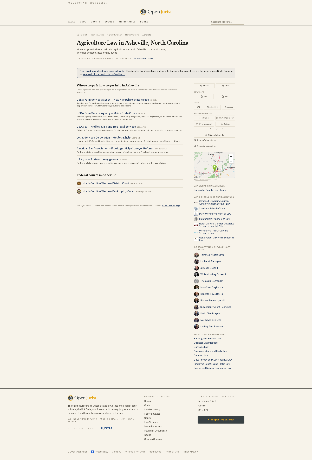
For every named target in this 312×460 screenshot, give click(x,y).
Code (83, 22)
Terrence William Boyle (212, 255)
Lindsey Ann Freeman (211, 326)
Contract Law (201, 355)
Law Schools (151, 422)
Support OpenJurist (221, 419)
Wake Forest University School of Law (216, 239)
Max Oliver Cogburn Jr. (211, 287)
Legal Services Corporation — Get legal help (103, 137)
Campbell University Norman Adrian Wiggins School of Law (214, 202)
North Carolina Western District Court (106, 183)
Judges (109, 22)
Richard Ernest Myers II (212, 300)
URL (198, 107)
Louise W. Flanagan (210, 261)
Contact (116, 451)
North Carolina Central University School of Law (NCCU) (216, 225)
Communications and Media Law (210, 351)
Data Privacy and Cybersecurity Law (213, 359)
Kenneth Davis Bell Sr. (211, 294)
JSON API (203, 410)
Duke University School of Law (215, 213)
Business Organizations (206, 343)
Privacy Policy (190, 451)
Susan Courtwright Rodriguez (216, 307)
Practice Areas (97, 35)
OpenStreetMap (201, 180)
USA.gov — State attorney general (98, 159)
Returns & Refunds (135, 451)
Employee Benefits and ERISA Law (212, 364)
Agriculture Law (114, 35)
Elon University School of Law (214, 219)
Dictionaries (127, 22)
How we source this (143, 58)
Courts (96, 22)
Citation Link (212, 107)
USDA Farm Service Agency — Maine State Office (107, 113)
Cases (71, 22)
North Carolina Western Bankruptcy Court (108, 191)
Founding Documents (155, 430)
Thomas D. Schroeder (211, 281)
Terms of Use (172, 451)
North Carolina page (171, 206)
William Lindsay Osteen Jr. (213, 274)
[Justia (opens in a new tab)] (106, 428)
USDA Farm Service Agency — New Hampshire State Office (113, 99)
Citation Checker (153, 439)
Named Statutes (153, 426)
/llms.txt (202, 405)
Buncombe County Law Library (210, 190)
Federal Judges (152, 413)
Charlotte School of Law (212, 208)
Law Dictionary (152, 409)
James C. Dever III (209, 268)
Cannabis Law (201, 347)
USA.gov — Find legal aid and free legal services (106, 126)
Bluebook (229, 107)
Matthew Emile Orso (210, 320)
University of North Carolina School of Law (213, 232)
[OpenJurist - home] (156, 12)
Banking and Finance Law (207, 338)
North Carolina (132, 35)
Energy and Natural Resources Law (212, 368)
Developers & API (207, 401)
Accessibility (99, 451)
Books (144, 22)
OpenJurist (82, 35)
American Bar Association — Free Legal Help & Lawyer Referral (115, 148)
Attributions (155, 451)
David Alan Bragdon (210, 313)
